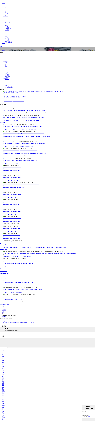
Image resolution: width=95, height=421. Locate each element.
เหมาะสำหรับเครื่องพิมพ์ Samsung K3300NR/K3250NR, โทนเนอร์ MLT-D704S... (13, 102)
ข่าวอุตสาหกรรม (4, 310)
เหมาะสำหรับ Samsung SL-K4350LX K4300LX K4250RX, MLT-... (11, 97)
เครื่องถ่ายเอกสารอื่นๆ (7, 22)
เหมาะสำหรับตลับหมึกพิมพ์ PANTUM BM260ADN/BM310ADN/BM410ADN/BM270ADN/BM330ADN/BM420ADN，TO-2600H (23, 289)
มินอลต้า (6, 66)
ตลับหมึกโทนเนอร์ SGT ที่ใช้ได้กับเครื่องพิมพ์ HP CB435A (11, 228)
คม (5, 64)
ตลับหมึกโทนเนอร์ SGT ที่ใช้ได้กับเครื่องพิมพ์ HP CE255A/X (12, 204)
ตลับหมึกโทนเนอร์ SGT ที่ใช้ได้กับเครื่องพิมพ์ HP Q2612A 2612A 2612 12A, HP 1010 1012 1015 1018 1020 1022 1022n (21, 184)
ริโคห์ (5, 65)
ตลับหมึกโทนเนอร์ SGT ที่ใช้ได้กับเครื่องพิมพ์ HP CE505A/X (12, 211)
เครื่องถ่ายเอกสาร (5, 16)
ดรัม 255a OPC (32, 322)
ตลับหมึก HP (6, 26)
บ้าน (2, 2)
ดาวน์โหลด (3, 43)
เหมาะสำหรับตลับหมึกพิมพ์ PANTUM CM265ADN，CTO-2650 (12, 292)
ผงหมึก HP (6, 25)
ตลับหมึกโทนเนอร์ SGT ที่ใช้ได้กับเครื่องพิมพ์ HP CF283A (11, 221)
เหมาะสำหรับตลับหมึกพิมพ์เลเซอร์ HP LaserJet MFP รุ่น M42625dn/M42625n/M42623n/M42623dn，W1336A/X (20, 150)
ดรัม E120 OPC (28, 322)
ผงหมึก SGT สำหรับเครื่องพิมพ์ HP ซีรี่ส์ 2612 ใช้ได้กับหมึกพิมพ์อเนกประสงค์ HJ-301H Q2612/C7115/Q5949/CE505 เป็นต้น (21, 120)
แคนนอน (6, 17)
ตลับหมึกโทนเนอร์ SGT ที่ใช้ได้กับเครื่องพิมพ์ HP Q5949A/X (12, 218)
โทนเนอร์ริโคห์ (7, 39)
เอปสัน (5, 14)
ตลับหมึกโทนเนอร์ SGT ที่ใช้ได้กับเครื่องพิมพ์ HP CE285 (11, 235)
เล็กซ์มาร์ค (6, 13)
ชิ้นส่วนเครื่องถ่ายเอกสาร (22, 322)
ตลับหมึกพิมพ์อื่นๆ (7, 77)
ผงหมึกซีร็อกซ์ (6, 35)
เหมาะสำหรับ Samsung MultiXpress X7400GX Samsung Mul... (11, 92)
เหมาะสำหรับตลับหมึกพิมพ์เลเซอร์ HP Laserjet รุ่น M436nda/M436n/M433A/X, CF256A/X (17, 163)
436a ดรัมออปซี (17, 322)
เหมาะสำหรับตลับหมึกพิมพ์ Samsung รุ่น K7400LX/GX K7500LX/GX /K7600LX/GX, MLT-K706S (18, 263)
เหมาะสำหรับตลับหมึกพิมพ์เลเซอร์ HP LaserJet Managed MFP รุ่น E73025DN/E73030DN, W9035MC (18, 146)
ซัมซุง (5, 11)
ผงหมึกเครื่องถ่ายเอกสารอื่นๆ (8, 41)
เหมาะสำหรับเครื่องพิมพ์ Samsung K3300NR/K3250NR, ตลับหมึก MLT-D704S (15, 266)
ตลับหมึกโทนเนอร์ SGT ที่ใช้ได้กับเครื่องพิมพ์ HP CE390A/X (12, 197)
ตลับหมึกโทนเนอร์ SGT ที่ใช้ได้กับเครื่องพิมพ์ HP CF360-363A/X (12, 177)
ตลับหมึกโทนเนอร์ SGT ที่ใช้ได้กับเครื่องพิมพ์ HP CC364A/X (12, 201)
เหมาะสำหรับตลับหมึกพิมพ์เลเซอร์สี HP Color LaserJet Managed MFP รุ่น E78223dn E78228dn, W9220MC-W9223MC (21, 129)
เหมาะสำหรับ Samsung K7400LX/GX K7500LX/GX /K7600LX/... (11, 99)
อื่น (5, 15)
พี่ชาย (5, 12)
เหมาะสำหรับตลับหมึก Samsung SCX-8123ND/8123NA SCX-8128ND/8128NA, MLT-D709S (17, 256)
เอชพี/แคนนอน (7, 10)
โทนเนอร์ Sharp (7, 37)
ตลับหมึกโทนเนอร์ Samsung (8, 28)
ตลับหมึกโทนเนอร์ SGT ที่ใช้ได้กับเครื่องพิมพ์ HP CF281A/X (12, 194)
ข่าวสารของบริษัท (4, 309)
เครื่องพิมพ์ (4, 9)
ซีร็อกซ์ (6, 63)
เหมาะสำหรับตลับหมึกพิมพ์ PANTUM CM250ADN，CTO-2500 (12, 299)
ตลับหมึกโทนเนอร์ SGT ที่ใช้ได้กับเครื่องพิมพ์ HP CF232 (11, 170)
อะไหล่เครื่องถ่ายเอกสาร (5, 322)
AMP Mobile (3, 321)
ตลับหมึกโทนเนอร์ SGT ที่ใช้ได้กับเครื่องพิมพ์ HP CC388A (12, 231)
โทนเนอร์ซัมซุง (7, 27)
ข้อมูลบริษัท (4, 4)
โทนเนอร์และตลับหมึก (5, 23)
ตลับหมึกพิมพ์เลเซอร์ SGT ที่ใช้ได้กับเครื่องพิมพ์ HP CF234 (12, 167)
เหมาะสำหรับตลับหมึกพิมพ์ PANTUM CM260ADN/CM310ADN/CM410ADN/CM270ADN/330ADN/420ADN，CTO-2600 (21, 296)
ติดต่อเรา (3, 307)
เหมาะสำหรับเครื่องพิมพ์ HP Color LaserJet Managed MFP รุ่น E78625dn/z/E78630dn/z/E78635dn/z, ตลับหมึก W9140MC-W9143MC (23, 133)
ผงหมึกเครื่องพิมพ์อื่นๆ (8, 76)
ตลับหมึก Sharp (7, 38)
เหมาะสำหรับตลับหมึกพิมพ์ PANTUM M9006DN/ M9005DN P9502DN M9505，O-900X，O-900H (18, 282)
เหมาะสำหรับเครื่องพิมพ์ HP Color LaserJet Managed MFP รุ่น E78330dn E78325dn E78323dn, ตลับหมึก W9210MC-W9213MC (22, 126)
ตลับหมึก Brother (7, 30)
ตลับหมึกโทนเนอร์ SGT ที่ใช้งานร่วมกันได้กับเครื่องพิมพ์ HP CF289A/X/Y (14, 180)
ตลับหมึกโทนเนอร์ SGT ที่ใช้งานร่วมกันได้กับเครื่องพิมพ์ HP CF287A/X (13, 187)
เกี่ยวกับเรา (3, 3)
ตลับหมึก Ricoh (7, 40)
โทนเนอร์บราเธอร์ (7, 29)
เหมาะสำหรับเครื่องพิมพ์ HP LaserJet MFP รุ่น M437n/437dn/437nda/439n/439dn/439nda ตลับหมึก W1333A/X (20, 160)
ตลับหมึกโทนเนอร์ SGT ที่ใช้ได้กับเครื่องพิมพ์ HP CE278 (11, 238)
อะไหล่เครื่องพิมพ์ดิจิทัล (11, 322)
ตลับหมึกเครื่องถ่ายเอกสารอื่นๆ (9, 42)
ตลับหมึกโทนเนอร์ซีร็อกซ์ (8, 36)
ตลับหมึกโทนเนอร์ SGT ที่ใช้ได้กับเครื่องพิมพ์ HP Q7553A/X (12, 214)
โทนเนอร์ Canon (7, 79)
